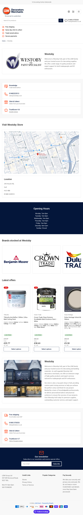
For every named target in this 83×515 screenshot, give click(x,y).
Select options (16, 349)
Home (3, 41)
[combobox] (32, 20)
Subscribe (56, 464)
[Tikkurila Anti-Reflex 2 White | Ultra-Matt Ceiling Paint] (16, 299)
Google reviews (13, 112)
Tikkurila (6, 315)
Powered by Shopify (47, 503)
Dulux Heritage (68, 315)
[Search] (61, 20)
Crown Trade (37, 315)
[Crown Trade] (46, 259)
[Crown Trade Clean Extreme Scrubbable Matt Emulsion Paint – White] (46, 299)
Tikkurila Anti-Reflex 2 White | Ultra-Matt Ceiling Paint (16, 318)
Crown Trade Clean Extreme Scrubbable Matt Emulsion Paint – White (45, 319)
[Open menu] (79, 11)
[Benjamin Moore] (16, 259)
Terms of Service (28, 485)
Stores (24, 480)
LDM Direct (38, 503)
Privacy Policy (27, 482)
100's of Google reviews (16, 441)
